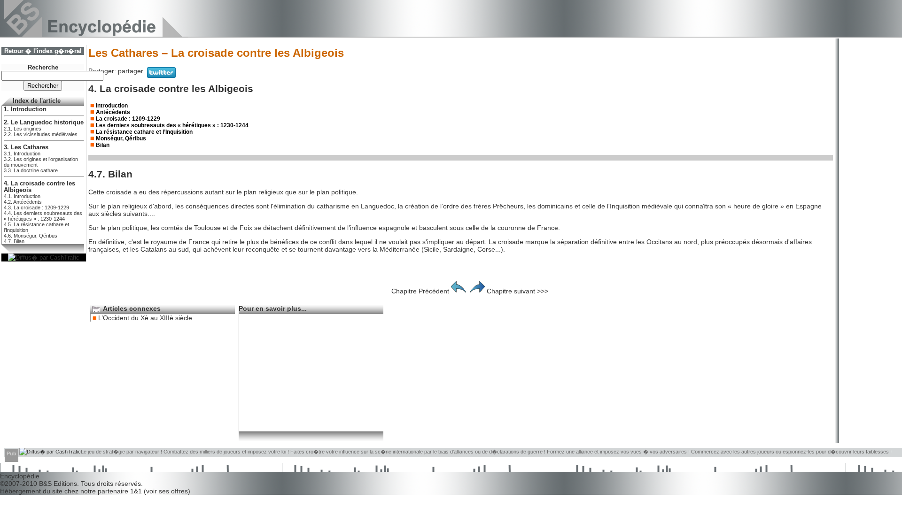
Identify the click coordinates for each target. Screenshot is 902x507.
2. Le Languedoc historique (44, 122)
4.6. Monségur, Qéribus (30, 235)
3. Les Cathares (26, 147)
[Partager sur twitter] (161, 75)
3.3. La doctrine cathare (31, 170)
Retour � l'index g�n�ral (43, 51)
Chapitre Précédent (420, 291)
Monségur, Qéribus (121, 138)
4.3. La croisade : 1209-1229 (36, 207)
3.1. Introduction (22, 153)
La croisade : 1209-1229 (128, 118)
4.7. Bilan (14, 241)
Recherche (43, 67)
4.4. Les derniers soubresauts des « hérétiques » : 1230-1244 (43, 216)
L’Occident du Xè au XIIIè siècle (145, 318)
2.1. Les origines (22, 128)
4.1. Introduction (22, 196)
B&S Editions (58, 483)
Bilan (102, 145)
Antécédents (113, 112)
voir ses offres (167, 491)
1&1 (137, 491)
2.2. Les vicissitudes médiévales (41, 134)
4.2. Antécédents (23, 202)
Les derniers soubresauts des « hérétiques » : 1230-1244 (172, 125)
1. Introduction (25, 109)
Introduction (112, 105)
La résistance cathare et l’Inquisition (144, 132)
